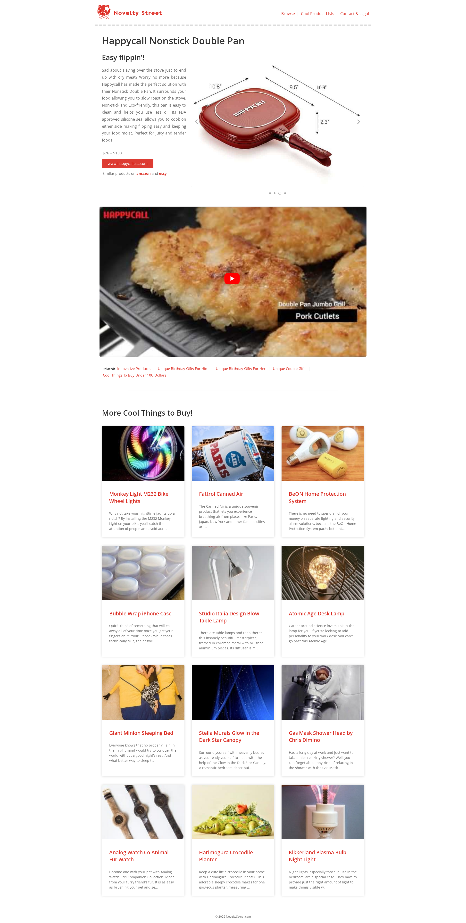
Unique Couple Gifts (289, 368)
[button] (127, 163)
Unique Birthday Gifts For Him (183, 368)
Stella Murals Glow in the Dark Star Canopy (229, 736)
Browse (288, 13)
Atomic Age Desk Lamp (316, 613)
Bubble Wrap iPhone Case (140, 613)
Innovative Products (133, 368)
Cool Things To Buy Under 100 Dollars (134, 375)
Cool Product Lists (317, 13)
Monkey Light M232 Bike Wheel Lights (138, 497)
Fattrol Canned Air (221, 493)
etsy (163, 173)
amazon (143, 173)
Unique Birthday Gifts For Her (241, 368)
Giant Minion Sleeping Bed (141, 733)
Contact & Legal (354, 13)
